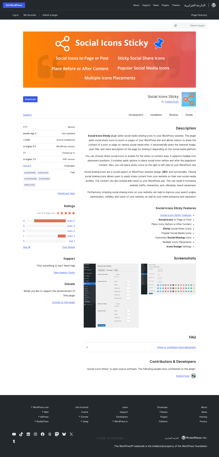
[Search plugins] (175, 26)
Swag (84, 421)
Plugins (163, 416)
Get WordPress (14, 5)
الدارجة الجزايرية (172, 438)
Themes (163, 412)
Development (136, 114)
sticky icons (29, 185)
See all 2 (27, 166)
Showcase (162, 407)
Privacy (203, 421)
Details (189, 114)
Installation (156, 114)
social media (29, 173)
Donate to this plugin (63, 302)
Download (30, 99)
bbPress (43, 416)
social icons (43, 173)
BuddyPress (41, 421)
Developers (122, 416)
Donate (83, 416)
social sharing (30, 179)
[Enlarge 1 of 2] (191, 267)
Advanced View (66, 193)
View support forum (64, 272)
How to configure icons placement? (176, 347)
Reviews (173, 114)
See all (26, 247)
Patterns (163, 421)
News (204, 412)
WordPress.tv (120, 421)
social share (44, 179)
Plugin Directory (199, 15)
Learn (125, 407)
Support (27, 114)
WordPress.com (40, 407)
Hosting (203, 416)
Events (84, 412)
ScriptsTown (172, 101)
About (204, 407)
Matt (45, 412)
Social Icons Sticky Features (175, 215)
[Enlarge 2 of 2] (134, 267)
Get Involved (81, 407)
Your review (68, 247)
